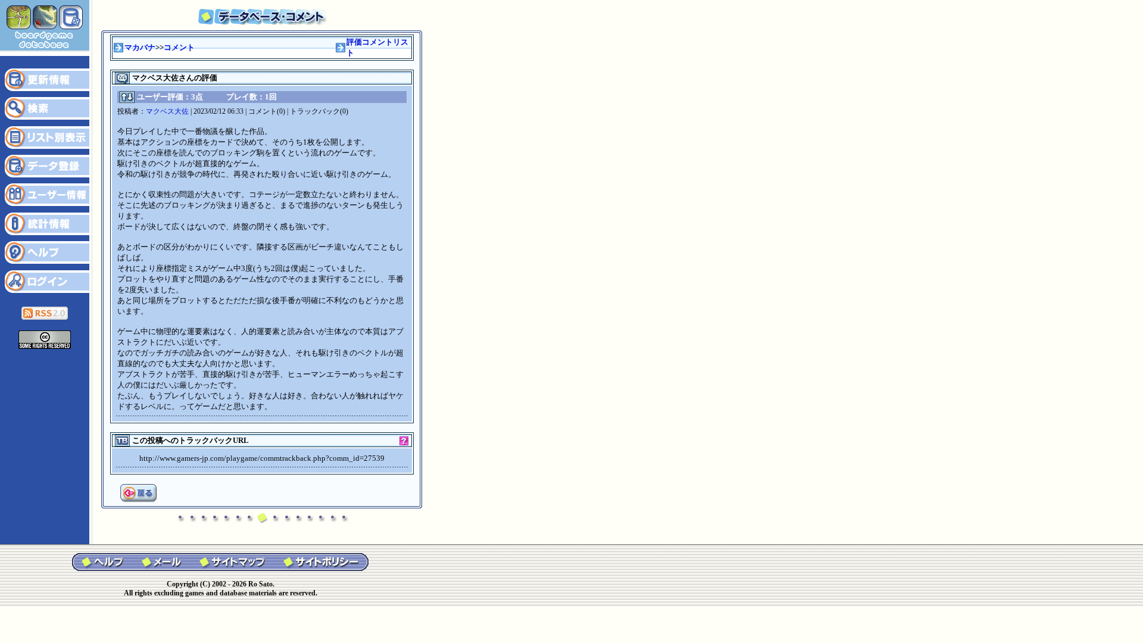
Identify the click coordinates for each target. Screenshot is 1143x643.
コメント (179, 47)
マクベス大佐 (167, 111)
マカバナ (139, 47)
